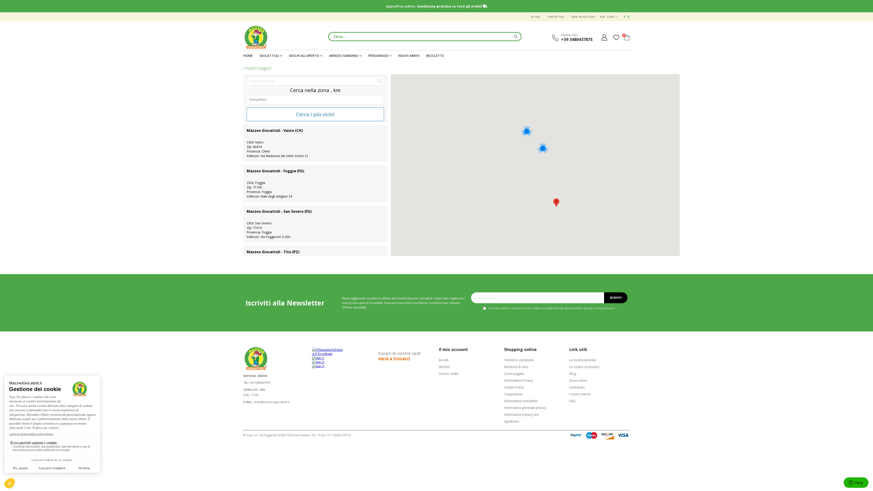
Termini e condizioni (519, 360)
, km (336, 90)
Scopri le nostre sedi (399, 356)
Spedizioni (511, 421)
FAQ (572, 401)
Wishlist (444, 367)
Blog (572, 373)
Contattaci (555, 16)
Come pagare (514, 373)
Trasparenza (513, 394)
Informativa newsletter (521, 401)
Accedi (535, 16)
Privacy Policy (604, 308)
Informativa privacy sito (521, 414)
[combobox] (425, 36)
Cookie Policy (514, 387)
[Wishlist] (617, 37)
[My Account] (604, 37)
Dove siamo (578, 380)
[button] (556, 202)
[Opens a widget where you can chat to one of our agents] (855, 483)
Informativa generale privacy (525, 408)
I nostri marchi (579, 394)
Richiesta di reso (516, 367)
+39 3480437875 (260, 383)
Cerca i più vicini (315, 114)
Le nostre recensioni (584, 367)
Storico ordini (449, 373)
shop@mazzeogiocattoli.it (271, 402)
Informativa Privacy (518, 380)
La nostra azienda (582, 360)
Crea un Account (583, 16)
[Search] (516, 36)
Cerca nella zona (309, 90)
